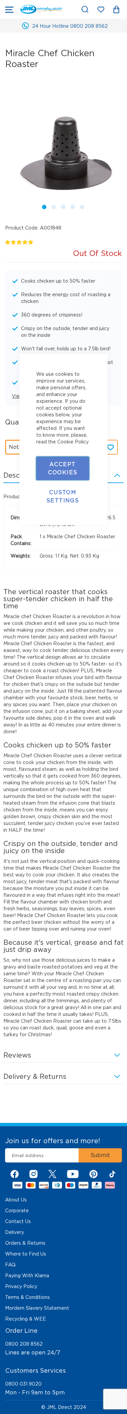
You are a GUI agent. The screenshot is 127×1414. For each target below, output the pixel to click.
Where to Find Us (25, 1254)
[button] (43, 206)
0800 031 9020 (23, 1384)
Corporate (17, 1210)
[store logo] (41, 9)
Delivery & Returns (34, 1076)
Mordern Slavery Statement (37, 1308)
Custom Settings (62, 496)
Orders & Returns (25, 1243)
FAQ (10, 1264)
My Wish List (104, 10)
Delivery (14, 1232)
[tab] (63, 1076)
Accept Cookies (62, 468)
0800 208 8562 (24, 1344)
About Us (16, 1199)
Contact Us (18, 1221)
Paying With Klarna (27, 1275)
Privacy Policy (21, 1286)
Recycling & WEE (25, 1319)
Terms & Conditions (27, 1297)
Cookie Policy (73, 441)
